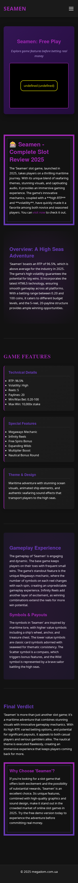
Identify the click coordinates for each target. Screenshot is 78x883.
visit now (39, 212)
